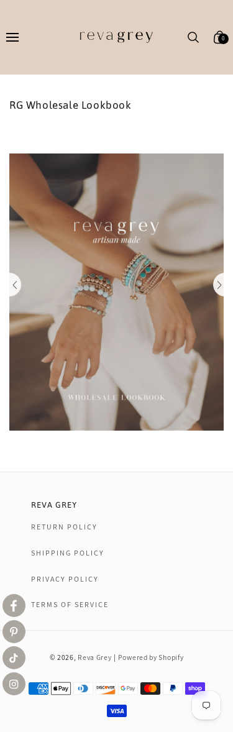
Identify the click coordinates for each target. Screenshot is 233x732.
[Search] (193, 37)
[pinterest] (13, 631)
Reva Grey (94, 657)
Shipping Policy (67, 552)
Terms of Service (70, 604)
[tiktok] (13, 657)
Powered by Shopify (151, 657)
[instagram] (13, 683)
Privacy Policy (65, 578)
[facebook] (13, 605)
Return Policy (64, 526)
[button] (12, 37)
